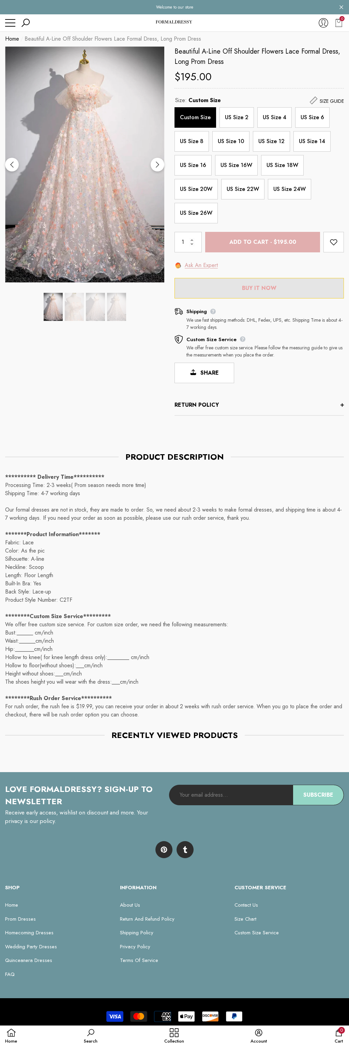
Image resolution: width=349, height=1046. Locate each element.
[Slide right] (157, 164)
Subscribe (318, 795)
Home (12, 39)
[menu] (10, 23)
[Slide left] (12, 164)
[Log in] (323, 23)
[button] (341, 7)
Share (209, 373)
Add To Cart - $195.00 (262, 242)
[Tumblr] (185, 849)
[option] (84, 164)
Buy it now (259, 288)
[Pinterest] (163, 849)
